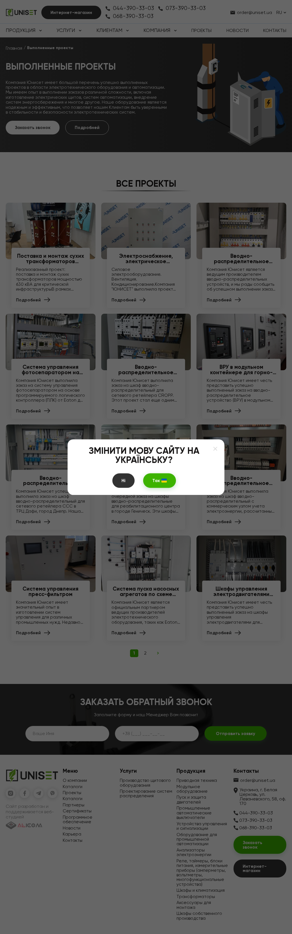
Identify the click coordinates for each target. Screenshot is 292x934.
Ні (123, 480)
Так (156, 480)
